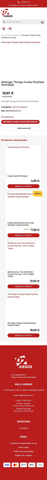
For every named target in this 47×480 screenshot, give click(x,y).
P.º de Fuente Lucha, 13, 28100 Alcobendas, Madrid (23, 390)
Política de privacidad (23, 451)
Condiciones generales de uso (23, 443)
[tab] (23, 128)
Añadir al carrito (23, 186)
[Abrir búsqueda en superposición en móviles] (23, 21)
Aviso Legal (23, 447)
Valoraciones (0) (23, 128)
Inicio (3, 35)
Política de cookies (23, 455)
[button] (42, 22)
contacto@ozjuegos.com (23, 395)
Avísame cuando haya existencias (20, 122)
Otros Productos (13, 35)
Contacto (23, 428)
